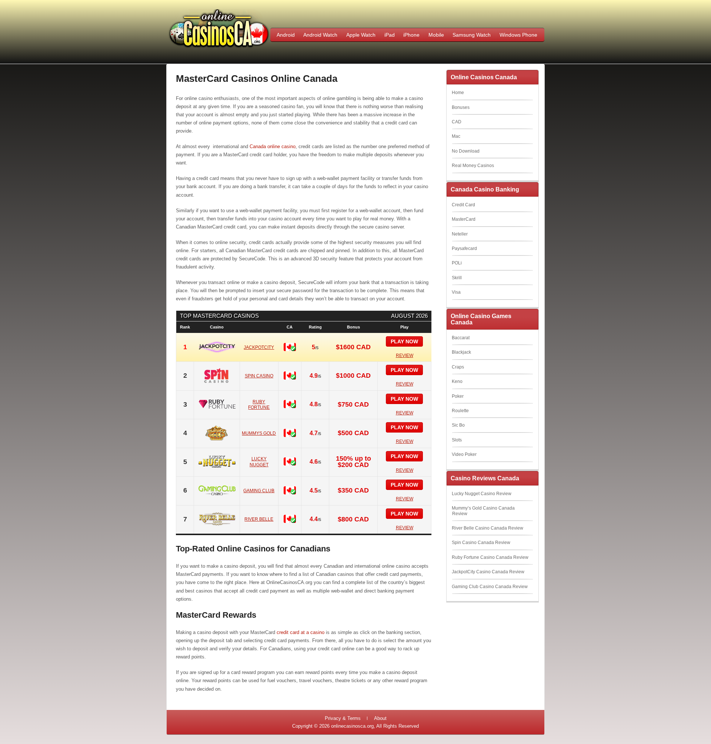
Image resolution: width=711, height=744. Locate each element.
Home (458, 92)
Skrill (457, 277)
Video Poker (464, 454)
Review (404, 355)
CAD (456, 121)
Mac (456, 136)
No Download (466, 151)
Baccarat (461, 337)
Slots (457, 440)
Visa (456, 292)
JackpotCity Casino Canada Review (488, 571)
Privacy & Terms (343, 718)
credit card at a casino (300, 632)
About (380, 718)
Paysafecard (464, 248)
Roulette (460, 410)
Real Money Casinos (473, 165)
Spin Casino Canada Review (481, 542)
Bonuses (461, 107)
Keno (457, 381)
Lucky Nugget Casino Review (481, 493)
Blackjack (461, 352)
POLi (457, 263)
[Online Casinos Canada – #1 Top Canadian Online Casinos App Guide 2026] (219, 49)
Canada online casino (273, 146)
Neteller (460, 234)
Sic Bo (458, 425)
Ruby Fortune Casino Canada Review (490, 557)
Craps (458, 367)
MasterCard (463, 219)
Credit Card (463, 204)
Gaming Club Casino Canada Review (490, 586)
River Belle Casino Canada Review (487, 528)
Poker (458, 396)
